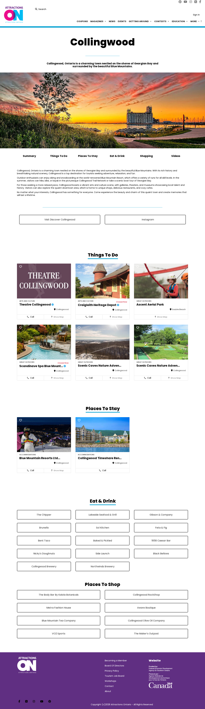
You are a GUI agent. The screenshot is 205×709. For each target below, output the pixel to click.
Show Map (58, 316)
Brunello (44, 527)
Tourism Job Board (114, 675)
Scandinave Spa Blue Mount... (41, 366)
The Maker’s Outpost (146, 633)
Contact (109, 686)
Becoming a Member (116, 660)
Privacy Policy (112, 670)
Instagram (147, 219)
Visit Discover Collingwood (59, 219)
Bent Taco (44, 540)
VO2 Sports (58, 633)
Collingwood (62, 309)
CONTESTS (160, 21)
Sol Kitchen (102, 527)
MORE (193, 21)
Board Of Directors (114, 665)
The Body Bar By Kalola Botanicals (58, 594)
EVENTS (122, 21)
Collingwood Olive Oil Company (146, 620)
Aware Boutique (146, 607)
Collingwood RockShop (146, 594)
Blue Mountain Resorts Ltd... (39, 458)
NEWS (112, 21)
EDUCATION (178, 21)
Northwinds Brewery (103, 566)
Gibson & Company (161, 514)
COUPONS (82, 21)
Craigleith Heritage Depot (97, 305)
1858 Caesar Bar (161, 540)
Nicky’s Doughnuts (44, 553)
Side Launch (102, 553)
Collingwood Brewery (44, 566)
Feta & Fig (161, 527)
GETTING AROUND (139, 21)
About (108, 691)
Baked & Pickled (102, 540)
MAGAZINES (96, 21)
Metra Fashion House (58, 607)
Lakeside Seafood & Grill (103, 514)
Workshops (110, 681)
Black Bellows (161, 553)
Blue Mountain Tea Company (59, 620)
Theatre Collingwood (35, 305)
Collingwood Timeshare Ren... (100, 458)
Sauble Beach (179, 309)
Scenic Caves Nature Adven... (99, 366)
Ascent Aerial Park (150, 305)
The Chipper (44, 514)
